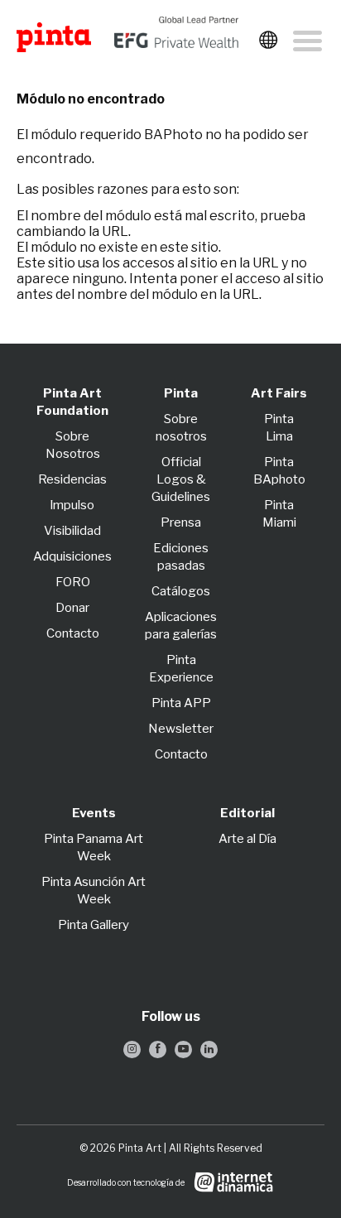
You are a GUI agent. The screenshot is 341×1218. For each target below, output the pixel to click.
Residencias (72, 479)
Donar (72, 607)
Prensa (181, 522)
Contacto (72, 633)
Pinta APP (181, 703)
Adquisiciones (72, 556)
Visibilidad (72, 530)
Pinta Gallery (93, 924)
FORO (72, 582)
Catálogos (180, 591)
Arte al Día (247, 838)
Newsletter (181, 728)
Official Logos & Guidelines (180, 479)
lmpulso (72, 505)
